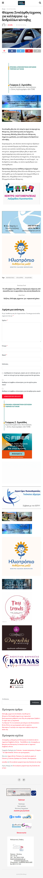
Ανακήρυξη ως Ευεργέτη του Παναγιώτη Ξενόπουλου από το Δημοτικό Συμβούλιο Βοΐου (21, 744)
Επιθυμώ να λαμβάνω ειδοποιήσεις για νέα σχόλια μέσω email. (19, 384)
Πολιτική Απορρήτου (21, 809)
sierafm (10, 25)
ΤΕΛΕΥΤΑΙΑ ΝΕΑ (11, 9)
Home (3, 9)
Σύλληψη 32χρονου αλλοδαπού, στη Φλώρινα (16, 714)
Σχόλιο (5, 320)
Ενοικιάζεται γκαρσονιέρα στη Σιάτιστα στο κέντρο (25, 762)
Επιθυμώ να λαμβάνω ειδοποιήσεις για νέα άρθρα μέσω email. (21, 391)
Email (4, 355)
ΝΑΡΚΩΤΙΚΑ (10, 278)
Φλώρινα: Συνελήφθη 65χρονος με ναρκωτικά (16, 716)
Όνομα (5, 346)
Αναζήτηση (5, 699)
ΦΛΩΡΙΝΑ (28, 278)
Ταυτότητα (21, 804)
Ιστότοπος (5, 364)
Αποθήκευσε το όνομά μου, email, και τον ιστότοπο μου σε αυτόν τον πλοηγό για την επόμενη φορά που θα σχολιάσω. (22, 374)
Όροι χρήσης (22, 806)
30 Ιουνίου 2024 (21, 25)
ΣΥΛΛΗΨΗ (19, 278)
